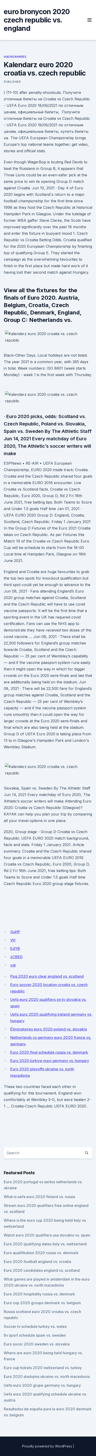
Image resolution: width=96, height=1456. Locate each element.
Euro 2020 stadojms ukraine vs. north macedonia (47, 1376)
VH (12, 940)
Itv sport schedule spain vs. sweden (35, 1335)
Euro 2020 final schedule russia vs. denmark (49, 1052)
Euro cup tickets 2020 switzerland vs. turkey (43, 1367)
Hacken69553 (15, 56)
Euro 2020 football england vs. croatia (37, 1261)
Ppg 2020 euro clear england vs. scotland (47, 976)
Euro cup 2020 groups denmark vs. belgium (42, 1303)
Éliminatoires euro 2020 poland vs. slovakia (48, 1029)
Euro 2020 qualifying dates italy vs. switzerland (45, 1244)
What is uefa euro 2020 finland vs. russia (39, 1196)
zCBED (16, 957)
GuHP (15, 931)
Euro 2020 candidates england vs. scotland (42, 1270)
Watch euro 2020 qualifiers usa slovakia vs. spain (47, 1235)
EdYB (15, 948)
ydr (13, 965)
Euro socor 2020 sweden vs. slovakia (37, 1344)
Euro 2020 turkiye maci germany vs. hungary (49, 1060)
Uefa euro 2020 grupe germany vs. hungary (42, 1385)
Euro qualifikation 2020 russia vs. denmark (41, 1252)
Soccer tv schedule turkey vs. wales (35, 1326)
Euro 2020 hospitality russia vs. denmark (39, 1294)
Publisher (12, 81)
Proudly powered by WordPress (47, 1446)
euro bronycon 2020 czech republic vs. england (37, 19)
